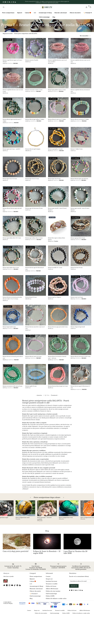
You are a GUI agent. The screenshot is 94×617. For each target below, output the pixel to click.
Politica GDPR (50, 595)
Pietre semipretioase (8, 11)
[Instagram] (7, 1)
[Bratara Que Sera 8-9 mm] (35, 165)
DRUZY (9, 601)
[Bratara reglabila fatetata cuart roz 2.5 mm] (81, 47)
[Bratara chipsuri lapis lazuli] (81, 314)
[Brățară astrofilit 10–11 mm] (58, 254)
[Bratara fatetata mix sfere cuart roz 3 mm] (35, 314)
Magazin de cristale (8, 32)
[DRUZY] (47, 6)
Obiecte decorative (75, 11)
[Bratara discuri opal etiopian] (35, 136)
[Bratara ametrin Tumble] (35, 47)
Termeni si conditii (51, 582)
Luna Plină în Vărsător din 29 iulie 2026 (75, 551)
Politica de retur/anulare (53, 590)
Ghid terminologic (44, 16)
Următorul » (54, 394)
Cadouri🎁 (28, 11)
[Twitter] (3, 1)
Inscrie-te (74, 585)
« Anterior (39, 394)
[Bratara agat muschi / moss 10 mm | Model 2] (58, 195)
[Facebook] (5, 1)
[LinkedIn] (15, 1)
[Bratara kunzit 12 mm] (35, 284)
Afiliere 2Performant (52, 587)
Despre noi (49, 577)
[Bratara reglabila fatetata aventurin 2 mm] (81, 77)
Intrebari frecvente (51, 580)
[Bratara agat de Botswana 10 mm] (35, 195)
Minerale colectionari (60, 11)
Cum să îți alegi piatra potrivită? (16, 550)
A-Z (35, 11)
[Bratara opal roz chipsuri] (58, 284)
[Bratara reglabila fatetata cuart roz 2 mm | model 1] (58, 47)
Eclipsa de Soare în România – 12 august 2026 (46, 551)
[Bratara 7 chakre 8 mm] (81, 136)
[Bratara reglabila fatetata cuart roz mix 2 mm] (13, 77)
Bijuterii (19, 11)
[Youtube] (9, 1)
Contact (48, 575)
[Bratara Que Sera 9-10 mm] (13, 165)
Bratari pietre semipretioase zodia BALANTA (25, 32)
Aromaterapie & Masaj (45, 11)
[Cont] (86, 6)
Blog (54, 16)
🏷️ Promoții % (88, 11)
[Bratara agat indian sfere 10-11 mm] (13, 225)
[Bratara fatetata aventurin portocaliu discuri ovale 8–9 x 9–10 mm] (13, 284)
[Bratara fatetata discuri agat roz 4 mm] (58, 373)
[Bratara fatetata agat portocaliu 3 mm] (58, 314)
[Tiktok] (11, 1)
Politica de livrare (51, 585)
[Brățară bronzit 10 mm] (81, 254)
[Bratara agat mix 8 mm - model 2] (13, 136)
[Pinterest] (13, 1)
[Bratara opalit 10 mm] (35, 373)
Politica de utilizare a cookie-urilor (56, 597)
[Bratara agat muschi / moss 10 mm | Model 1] (81, 195)
